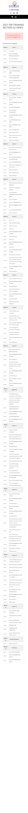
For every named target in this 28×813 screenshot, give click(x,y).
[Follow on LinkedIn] (14, 13)
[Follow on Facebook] (11, 13)
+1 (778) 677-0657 (14, 10)
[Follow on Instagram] (17, 13)
